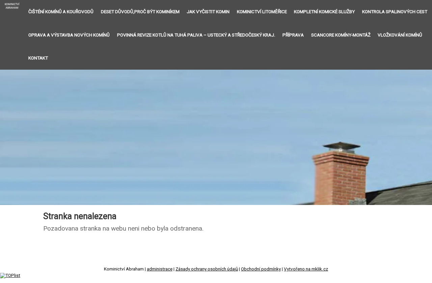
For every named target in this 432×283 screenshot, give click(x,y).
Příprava (293, 35)
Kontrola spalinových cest (394, 11)
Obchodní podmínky (261, 269)
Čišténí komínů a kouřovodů (60, 11)
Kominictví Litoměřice (262, 11)
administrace (159, 269)
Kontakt (38, 58)
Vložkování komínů (400, 35)
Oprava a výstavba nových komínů (69, 35)
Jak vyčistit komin (208, 11)
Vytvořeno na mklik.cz (306, 269)
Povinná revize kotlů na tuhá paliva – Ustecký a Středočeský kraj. (196, 35)
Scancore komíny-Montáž (341, 35)
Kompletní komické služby (324, 11)
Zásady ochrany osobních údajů (207, 269)
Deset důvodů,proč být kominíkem (140, 11)
